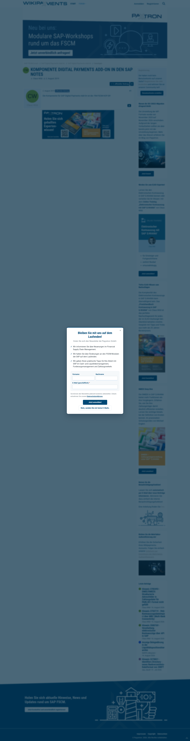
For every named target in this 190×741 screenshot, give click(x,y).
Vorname (75, 374)
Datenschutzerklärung (95, 396)
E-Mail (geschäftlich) (81, 383)
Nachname (100, 374)
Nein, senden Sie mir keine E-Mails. (95, 408)
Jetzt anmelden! (95, 402)
